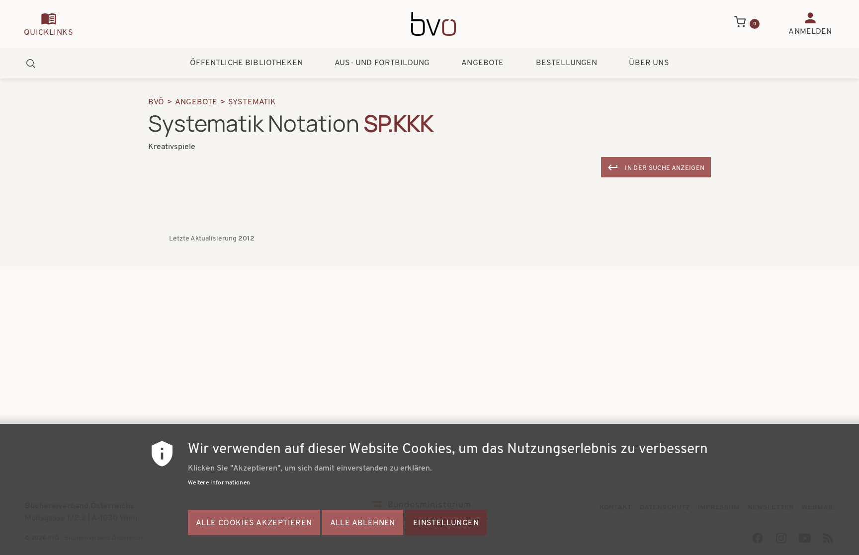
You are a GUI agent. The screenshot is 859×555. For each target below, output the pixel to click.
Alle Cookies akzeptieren (254, 523)
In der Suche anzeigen (664, 168)
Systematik (252, 102)
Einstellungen (446, 523)
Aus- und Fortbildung (382, 63)
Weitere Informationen (219, 483)
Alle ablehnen (362, 523)
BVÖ (156, 102)
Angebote (482, 63)
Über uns (649, 63)
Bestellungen (567, 63)
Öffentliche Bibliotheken (246, 63)
